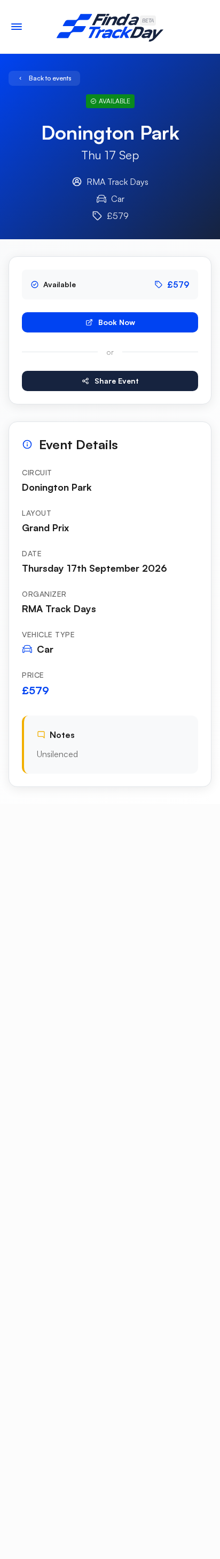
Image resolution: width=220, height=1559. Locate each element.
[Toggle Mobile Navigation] (16, 27)
